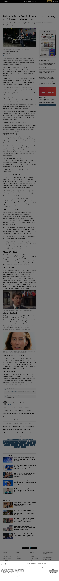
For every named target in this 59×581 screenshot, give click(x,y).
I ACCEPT (53, 569)
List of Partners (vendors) (31, 568)
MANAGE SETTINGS (53, 572)
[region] (29, 571)
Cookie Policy (5, 573)
